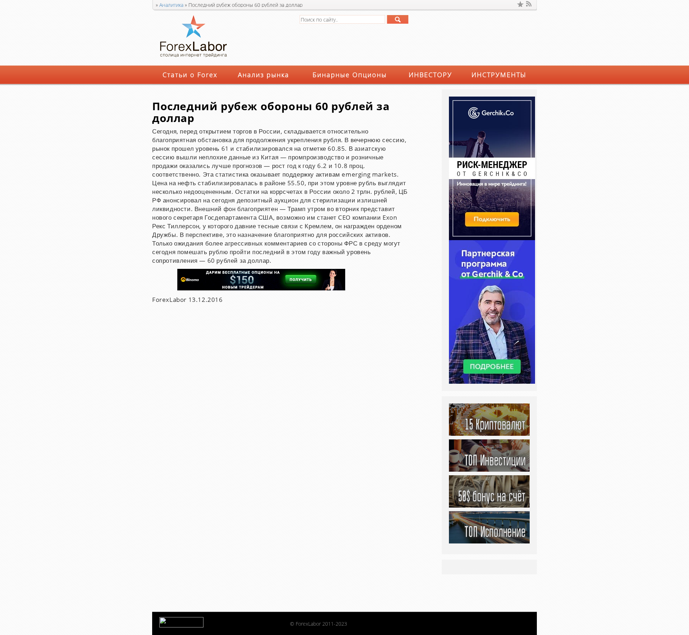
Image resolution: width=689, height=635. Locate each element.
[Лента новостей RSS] (529, 4)
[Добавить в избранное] (520, 4)
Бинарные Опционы (350, 74)
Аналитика (171, 4)
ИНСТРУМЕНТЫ (499, 74)
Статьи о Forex (190, 74)
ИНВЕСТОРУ (430, 74)
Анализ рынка (263, 74)
